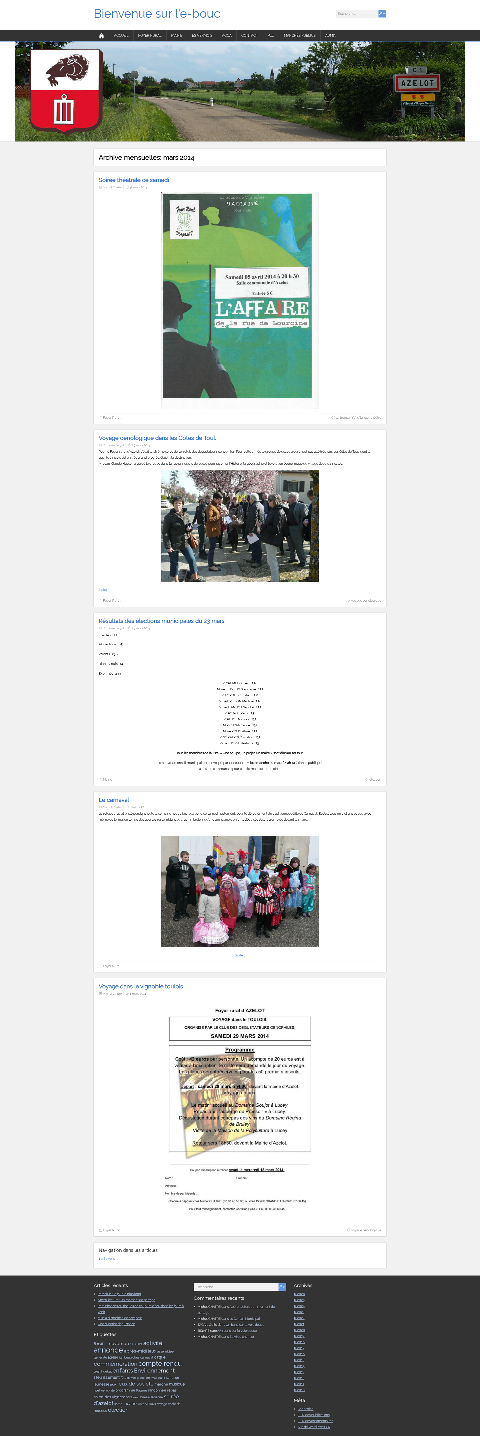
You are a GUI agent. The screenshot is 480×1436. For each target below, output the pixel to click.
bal (121, 1357)
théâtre (376, 417)
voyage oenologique (366, 600)
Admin (330, 35)
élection (375, 779)
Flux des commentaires (315, 1421)
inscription (171, 1378)
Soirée (134, 1397)
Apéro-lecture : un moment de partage (126, 1300)
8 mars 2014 (138, 993)
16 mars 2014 (138, 807)
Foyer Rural (150, 35)
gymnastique (135, 1377)
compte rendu (160, 1363)
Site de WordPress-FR (314, 1427)
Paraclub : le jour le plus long (119, 1294)
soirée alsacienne (151, 1397)
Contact (249, 35)
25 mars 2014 (141, 628)
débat (107, 1371)
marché (161, 1384)
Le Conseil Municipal (245, 1319)
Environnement (154, 1370)
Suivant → (111, 1258)
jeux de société (136, 1384)
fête (123, 1378)
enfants (123, 1370)
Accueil (121, 35)
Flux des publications (314, 1415)
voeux (150, 1404)
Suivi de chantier (242, 1337)
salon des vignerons (112, 1397)
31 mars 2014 (138, 187)
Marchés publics (300, 35)
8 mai (98, 1344)
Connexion (306, 1409)
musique (177, 1384)
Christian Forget (113, 445)
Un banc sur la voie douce (245, 1325)
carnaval (146, 1357)
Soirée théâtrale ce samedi (134, 179)
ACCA (227, 35)
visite (141, 1404)
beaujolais (131, 1357)
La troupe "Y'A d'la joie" (352, 417)
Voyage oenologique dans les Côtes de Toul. (157, 437)
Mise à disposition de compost (120, 1318)
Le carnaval (114, 799)
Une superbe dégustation (116, 1324)
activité (152, 1343)
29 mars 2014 (141, 445)
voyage (162, 1404)
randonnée (157, 1390)
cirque (160, 1357)
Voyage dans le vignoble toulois (141, 986)
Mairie (176, 35)
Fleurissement (107, 1377)
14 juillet (137, 1344)
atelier (113, 1357)
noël (97, 1390)
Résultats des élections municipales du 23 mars (161, 620)
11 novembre (117, 1343)
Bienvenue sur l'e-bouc (157, 13)
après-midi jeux (140, 1351)
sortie (118, 1404)
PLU (271, 35)
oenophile (107, 1390)
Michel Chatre (112, 187)
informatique (154, 1377)
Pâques (141, 1390)
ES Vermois (202, 35)
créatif (98, 1371)
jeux (113, 1384)
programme (125, 1390)
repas (172, 1390)
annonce (108, 1350)
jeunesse (101, 1384)
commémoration (116, 1364)
